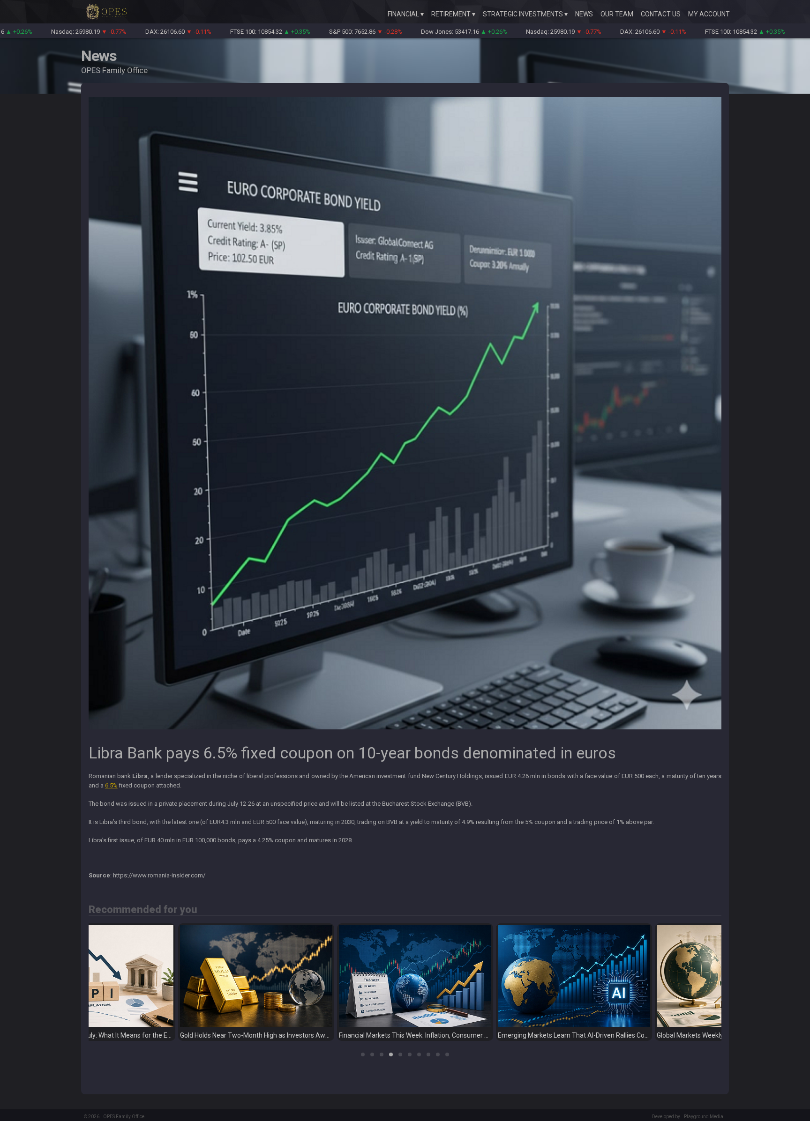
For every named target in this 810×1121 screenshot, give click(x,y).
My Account (709, 14)
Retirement (451, 14)
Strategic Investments (523, 14)
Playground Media (703, 1116)
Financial (403, 14)
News (584, 14)
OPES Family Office (123, 1116)
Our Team (616, 14)
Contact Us (661, 14)
